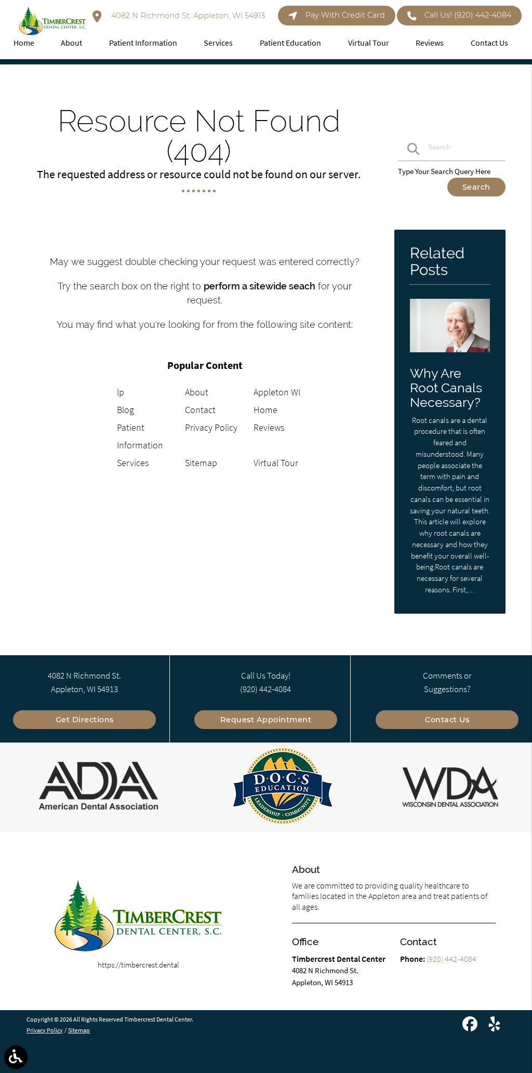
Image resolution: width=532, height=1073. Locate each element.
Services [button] (218, 42)
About (196, 392)
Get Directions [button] (85, 719)
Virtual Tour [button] (368, 42)
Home (265, 410)
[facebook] (470, 1027)
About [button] (71, 42)
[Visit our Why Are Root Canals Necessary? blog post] (450, 355)
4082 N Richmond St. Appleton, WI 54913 (187, 15)
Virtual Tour (276, 463)
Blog (125, 410)
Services (133, 463)
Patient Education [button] (290, 42)
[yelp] (494, 1027)
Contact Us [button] (489, 42)
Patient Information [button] (143, 42)
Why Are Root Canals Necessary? (446, 387)
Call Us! (467, 15)
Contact (200, 410)
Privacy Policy (211, 427)
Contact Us (447, 719)
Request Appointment (266, 719)
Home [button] (24, 42)
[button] (16, 1057)
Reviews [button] (430, 42)
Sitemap (201, 463)
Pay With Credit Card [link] (345, 15)
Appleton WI (277, 392)
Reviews (269, 427)
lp (120, 392)
